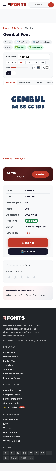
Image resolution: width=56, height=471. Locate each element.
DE (12, 453)
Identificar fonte (12, 390)
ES (18, 453)
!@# (42, 62)
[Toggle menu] (4, 4)
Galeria (38, 82)
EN (6, 453)
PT (42, 453)
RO (24, 453)
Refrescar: (11, 57)
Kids (27, 233)
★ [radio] (9, 277)
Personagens (25, 82)
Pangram (12, 62)
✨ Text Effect (13, 407)
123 (35, 62)
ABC (21, 62)
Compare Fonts (11, 394)
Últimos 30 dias (11, 441)
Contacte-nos (10, 419)
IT (37, 453)
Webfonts (8, 369)
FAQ (5, 424)
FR (31, 453)
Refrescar (10, 82)
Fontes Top (9, 361)
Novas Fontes (10, 356)
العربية (14, 458)
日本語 (23, 458)
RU (6, 458)
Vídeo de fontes (11, 436)
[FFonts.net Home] (17, 4)
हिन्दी (31, 458)
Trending (8, 365)
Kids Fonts (16, 28)
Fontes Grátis (10, 352)
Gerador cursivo (11, 403)
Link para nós (10, 432)
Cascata (49, 82)
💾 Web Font (28, 251)
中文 (49, 453)
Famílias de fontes (13, 373)
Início (6, 28)
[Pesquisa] (51, 4)
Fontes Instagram (12, 399)
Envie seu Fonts (11, 378)
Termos (7, 428)
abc (28, 62)
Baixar (41, 174)
